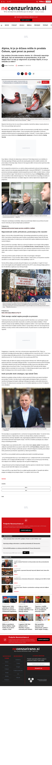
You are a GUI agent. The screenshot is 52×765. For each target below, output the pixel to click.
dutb (26, 490)
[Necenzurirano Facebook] (1, 1)
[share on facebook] (18, 73)
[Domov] (1, 25)
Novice (7, 25)
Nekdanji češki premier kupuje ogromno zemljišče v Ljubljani (18, 228)
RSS (10, 1)
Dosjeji (22, 25)
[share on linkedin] (29, 73)
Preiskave (37, 25)
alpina (26, 487)
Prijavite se (38, 668)
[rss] (31, 681)
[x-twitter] (32, 679)
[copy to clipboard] (33, 73)
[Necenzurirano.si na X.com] (4, 1)
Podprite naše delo (26, 530)
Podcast (14, 25)
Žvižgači (45, 25)
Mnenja (29, 25)
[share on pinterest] (26, 73)
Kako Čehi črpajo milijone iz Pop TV (11, 312)
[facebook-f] (29, 679)
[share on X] (22, 73)
